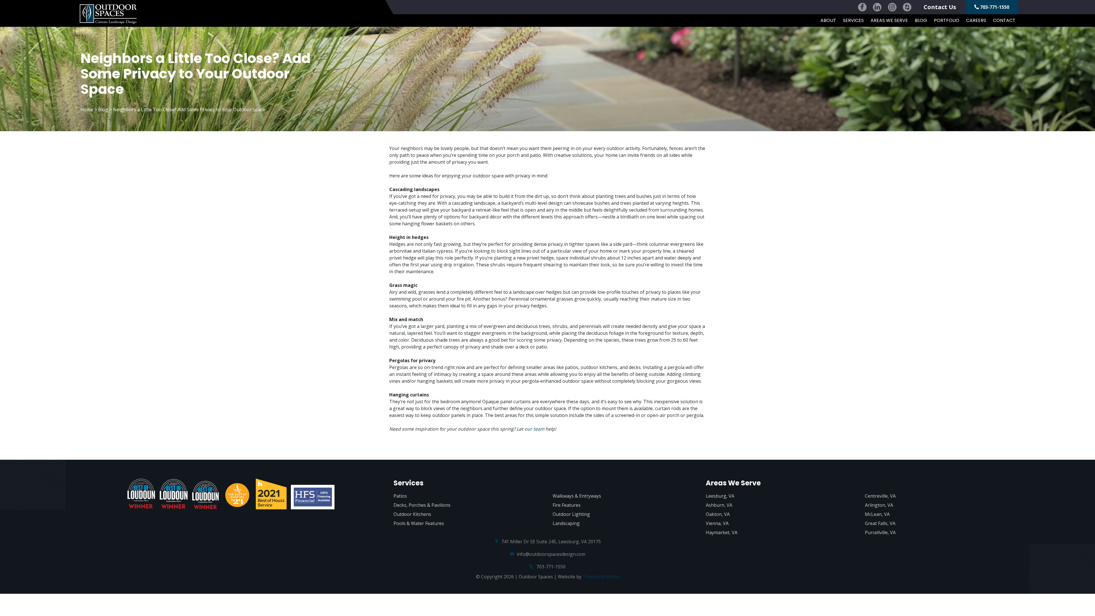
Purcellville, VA (880, 532)
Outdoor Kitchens (412, 514)
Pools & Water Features (419, 523)
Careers (976, 20)
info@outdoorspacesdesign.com (551, 554)
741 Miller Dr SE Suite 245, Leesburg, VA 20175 (551, 541)
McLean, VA (877, 514)
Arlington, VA (879, 505)
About (828, 20)
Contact (1004, 20)
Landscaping (566, 523)
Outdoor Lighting (571, 514)
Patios (400, 496)
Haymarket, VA (721, 532)
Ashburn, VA (719, 505)
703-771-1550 (994, 7)
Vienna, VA (717, 523)
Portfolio (946, 20)
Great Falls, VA (880, 523)
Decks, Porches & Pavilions (422, 505)
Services (853, 20)
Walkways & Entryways (577, 496)
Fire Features (567, 505)
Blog (921, 20)
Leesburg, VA (720, 496)
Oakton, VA (718, 514)
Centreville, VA (880, 496)
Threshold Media (601, 577)
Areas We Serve (889, 20)
